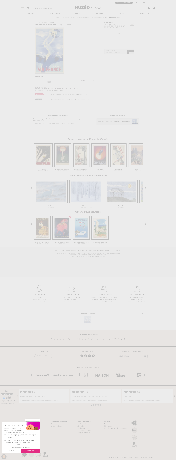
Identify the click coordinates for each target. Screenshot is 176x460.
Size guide (80, 426)
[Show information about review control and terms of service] (14, 400)
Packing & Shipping (84, 430)
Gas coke (100, 170)
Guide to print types (84, 424)
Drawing (99, 13)
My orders (107, 424)
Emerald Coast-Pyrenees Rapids (81, 170)
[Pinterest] (90, 357)
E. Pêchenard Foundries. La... (62, 170)
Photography (54, 13)
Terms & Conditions (114, 457)
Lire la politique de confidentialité (12, 444)
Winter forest (86, 206)
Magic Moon (121, 206)
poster (44, 119)
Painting (30, 13)
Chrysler (43, 170)
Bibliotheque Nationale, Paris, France (63, 123)
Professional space (124, 2)
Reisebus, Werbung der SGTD (81, 243)
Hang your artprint (83, 432)
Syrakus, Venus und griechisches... (100, 243)
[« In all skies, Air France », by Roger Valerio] (87, 319)
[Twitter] (94, 357)
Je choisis (11, 450)
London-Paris (118, 170)
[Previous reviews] (17, 396)
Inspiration (144, 13)
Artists (122, 13)
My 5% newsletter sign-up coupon (115, 428)
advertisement (74, 119)
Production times (83, 428)
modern (53, 119)
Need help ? (140, 2)
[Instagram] (86, 357)
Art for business (56, 426)
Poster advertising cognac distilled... (62, 243)
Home (57, 17)
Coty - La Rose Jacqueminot (42, 243)
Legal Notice (127, 457)
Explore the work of (114, 121)
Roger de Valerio (97, 17)
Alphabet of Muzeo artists (88, 334)
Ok (145, 356)
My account (108, 426)
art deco (37, 120)
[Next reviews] (174, 396)
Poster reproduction (68, 17)
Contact (136, 457)
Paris (137, 170)
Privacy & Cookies (147, 457)
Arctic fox (51, 206)
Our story (54, 424)
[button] (4, 456)
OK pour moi (30, 450)
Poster (78, 13)
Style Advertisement (83, 17)
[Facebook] (82, 357)
